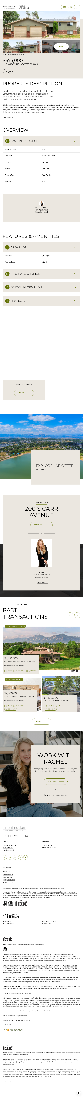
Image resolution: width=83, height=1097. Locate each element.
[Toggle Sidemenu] (78, 7)
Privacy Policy (48, 923)
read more (40, 470)
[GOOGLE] (20, 857)
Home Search (8, 874)
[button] (56, 781)
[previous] (70, 615)
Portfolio (6, 872)
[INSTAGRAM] (10, 857)
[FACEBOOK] (5, 857)
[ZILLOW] (15, 857)
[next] (77, 615)
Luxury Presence (9, 923)
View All (61, 46)
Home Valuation (9, 877)
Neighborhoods (9, 880)
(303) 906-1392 (68, 7)
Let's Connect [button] (8, 883)
